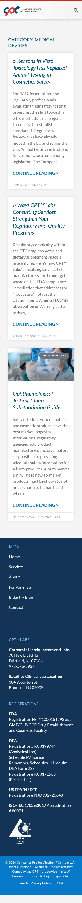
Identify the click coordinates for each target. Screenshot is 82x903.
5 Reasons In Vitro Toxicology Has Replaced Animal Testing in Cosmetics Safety (40, 71)
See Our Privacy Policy (35, 883)
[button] (76, 10)
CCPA (59, 883)
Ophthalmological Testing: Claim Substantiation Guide (36, 400)
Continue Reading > (36, 173)
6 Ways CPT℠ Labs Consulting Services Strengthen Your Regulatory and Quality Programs (39, 219)
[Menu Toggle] (65, 10)
